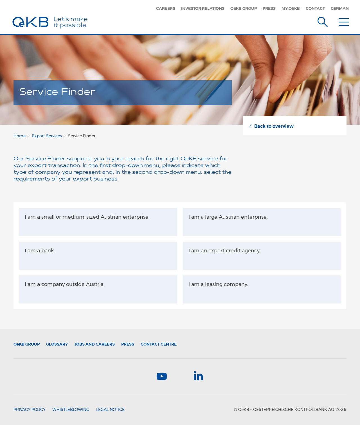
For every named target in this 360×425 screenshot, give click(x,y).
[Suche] (323, 21)
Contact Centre (159, 344)
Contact (315, 8)
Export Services (47, 135)
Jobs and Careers (94, 344)
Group (27, 344)
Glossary (57, 344)
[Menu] (344, 21)
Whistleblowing (70, 409)
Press (269, 8)
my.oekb (291, 8)
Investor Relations (202, 8)
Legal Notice (110, 409)
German (340, 8)
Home (20, 135)
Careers (165, 8)
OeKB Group (243, 8)
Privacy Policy (30, 409)
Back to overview (274, 126)
